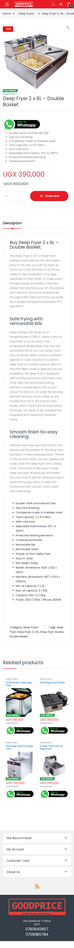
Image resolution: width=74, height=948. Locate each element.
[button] (67, 27)
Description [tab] (12, 223)
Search (53, 4)
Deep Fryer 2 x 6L (28, 632)
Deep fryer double (52, 632)
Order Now (52, 196)
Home (7, 14)
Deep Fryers (26, 14)
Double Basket (19, 636)
